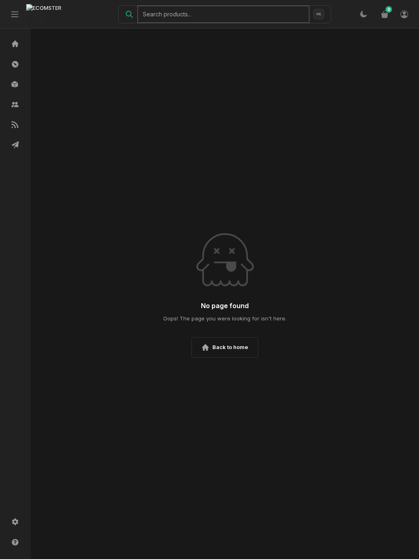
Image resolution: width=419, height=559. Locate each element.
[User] (404, 14)
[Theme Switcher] (363, 14)
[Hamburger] (15, 14)
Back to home (230, 347)
